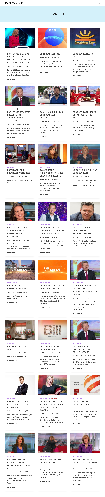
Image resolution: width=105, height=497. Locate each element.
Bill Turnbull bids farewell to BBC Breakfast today (82, 349)
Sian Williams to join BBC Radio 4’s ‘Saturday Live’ (85, 462)
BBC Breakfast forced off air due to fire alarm (84, 115)
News (63, 3)
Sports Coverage (73, 3)
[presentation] (20, 38)
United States (87, 3)
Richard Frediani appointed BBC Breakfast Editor (82, 231)
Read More (12, 79)
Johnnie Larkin (13, 66)
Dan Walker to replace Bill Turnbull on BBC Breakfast (19, 404)
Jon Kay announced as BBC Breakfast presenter (51, 115)
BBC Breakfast (12, 51)
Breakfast (55, 3)
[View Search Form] (99, 3)
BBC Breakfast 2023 (50, 54)
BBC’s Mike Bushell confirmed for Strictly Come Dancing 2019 (52, 231)
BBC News (21, 109)
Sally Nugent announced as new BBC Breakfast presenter (51, 173)
